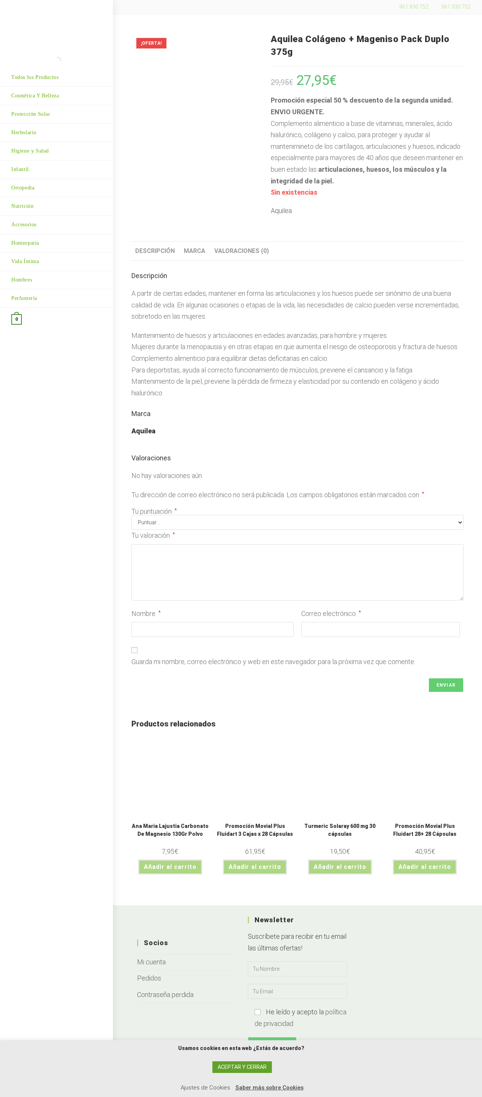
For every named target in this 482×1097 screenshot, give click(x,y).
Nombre (146, 613)
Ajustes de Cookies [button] (205, 1087)
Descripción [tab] (155, 250)
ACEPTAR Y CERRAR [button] (242, 1067)
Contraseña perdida (165, 995)
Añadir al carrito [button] (170, 866)
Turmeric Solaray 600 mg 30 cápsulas (339, 830)
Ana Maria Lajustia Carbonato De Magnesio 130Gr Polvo (170, 830)
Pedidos (149, 978)
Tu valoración (153, 535)
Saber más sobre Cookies (269, 1087)
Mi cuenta (151, 962)
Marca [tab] (194, 250)
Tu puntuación (154, 511)
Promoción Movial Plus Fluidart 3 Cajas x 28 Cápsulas (255, 830)
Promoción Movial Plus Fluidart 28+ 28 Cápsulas (424, 830)
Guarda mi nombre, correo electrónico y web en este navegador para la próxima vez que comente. (273, 662)
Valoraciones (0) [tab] (241, 250)
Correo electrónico (331, 613)
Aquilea (281, 211)
